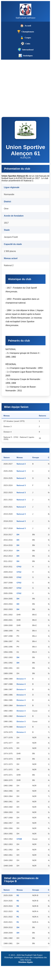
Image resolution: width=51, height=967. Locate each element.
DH (18, 535)
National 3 (21, 471)
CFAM (19, 839)
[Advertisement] (25, 86)
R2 (18, 895)
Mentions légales (25, 962)
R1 (18, 911)
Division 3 (21, 711)
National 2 (21, 464)
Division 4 (21, 679)
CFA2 (19, 567)
